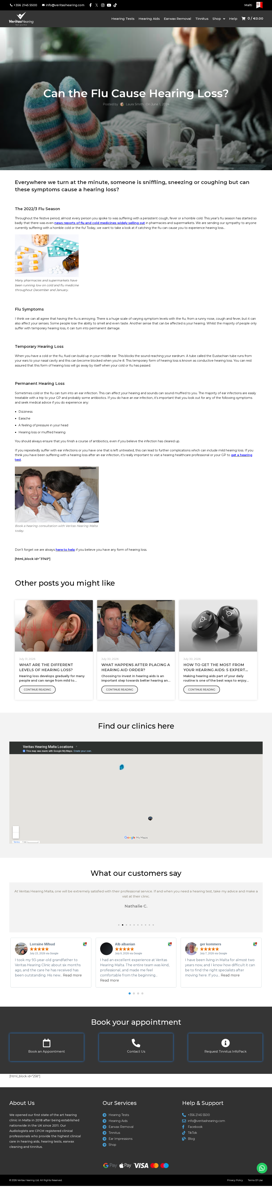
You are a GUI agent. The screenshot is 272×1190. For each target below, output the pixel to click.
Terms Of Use (255, 1180)
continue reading (37, 689)
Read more (72, 975)
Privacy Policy (235, 1180)
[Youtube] (109, 5)
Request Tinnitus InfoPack (225, 1051)
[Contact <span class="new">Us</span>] (136, 1043)
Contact (136, 1051)
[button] (118, 925)
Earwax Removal (177, 19)
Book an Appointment (46, 1051)
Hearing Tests (123, 19)
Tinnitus (201, 19)
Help (233, 19)
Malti (248, 5)
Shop (216, 19)
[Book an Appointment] (46, 1043)
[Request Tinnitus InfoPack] (225, 1043)
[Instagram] (103, 5)
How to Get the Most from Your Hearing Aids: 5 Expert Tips (214, 670)
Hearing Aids (149, 19)
